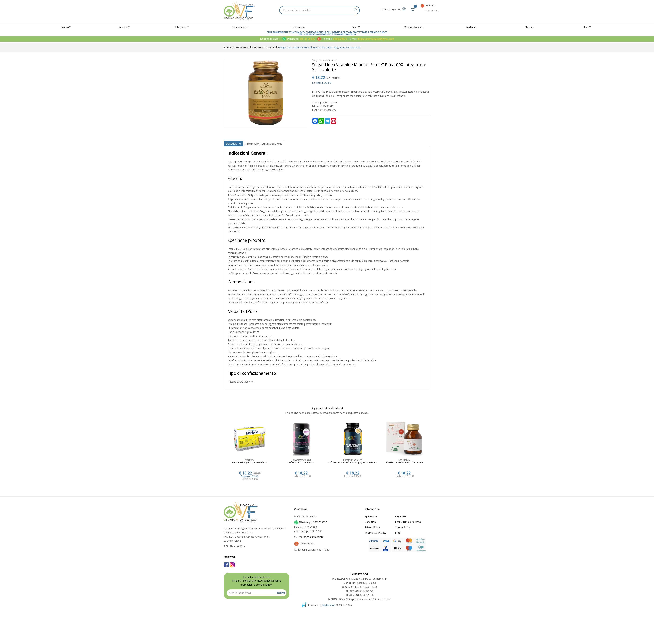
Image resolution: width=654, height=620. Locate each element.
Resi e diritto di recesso (408, 521)
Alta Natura (404, 459)
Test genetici (298, 26)
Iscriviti (281, 592)
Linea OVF (123, 26)
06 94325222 (307, 543)
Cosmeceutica (239, 26)
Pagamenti (401, 516)
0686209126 (340, 38)
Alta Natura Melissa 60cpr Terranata (404, 462)
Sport (355, 26)
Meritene (250, 459)
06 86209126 (360, 594)
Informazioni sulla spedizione (263, 143)
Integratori (180, 26)
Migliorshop (328, 605)
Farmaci (65, 26)
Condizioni (370, 521)
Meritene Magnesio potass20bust (249, 462)
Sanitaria (470, 26)
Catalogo (237, 47)
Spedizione (371, 516)
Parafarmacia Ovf (301, 459)
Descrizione (233, 143)
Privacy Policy (372, 527)
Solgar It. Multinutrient (324, 60)
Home (227, 47)
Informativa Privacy (375, 532)
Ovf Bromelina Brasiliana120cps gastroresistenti (353, 462)
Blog (586, 26)
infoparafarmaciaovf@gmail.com (376, 38)
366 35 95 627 (308, 38)
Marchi (528, 26)
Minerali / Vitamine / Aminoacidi (260, 47)
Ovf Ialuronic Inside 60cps (301, 462)
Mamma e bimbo (412, 26)
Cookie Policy (402, 527)
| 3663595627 (313, 522)
